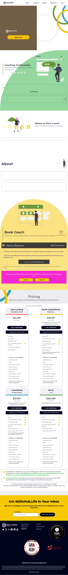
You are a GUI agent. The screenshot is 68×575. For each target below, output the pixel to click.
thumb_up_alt (59, 339)
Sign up (42, 280)
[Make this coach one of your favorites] (61, 232)
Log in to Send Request (34, 262)
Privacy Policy (24, 526)
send (3, 245)
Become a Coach (40, 526)
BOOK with (18, 37)
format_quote (4, 88)
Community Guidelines (24, 528)
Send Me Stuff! (47, 514)
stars (3, 127)
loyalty (25, 344)
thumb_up (4, 472)
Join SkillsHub (17, 327)
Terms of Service (25, 524)
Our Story (38, 524)
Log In (26, 280)
